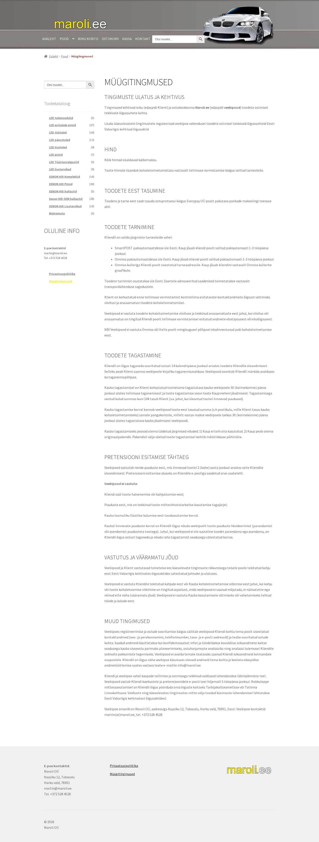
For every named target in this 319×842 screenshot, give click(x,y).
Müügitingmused (60, 281)
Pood (64, 39)
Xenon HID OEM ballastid (65, 199)
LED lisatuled (58, 147)
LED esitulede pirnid (62, 125)
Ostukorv (110, 39)
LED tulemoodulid (61, 118)
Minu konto (88, 39)
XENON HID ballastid (63, 191)
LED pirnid (56, 155)
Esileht (53, 56)
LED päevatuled (59, 140)
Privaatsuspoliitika (62, 274)
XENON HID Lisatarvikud (65, 206)
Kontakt (142, 39)
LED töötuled (58, 132)
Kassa (127, 39)
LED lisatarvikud (60, 169)
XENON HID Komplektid (64, 177)
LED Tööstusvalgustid (64, 162)
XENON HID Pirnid (60, 184)
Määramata (57, 213)
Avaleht (49, 39)
